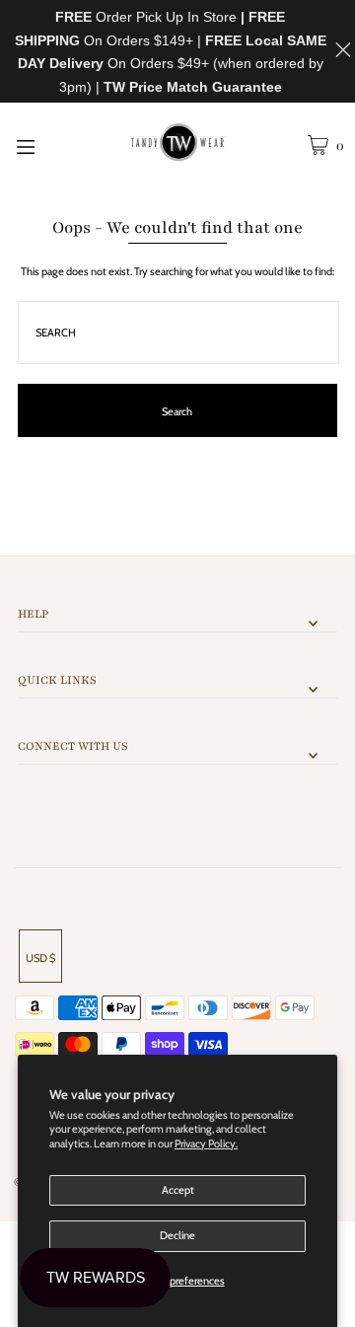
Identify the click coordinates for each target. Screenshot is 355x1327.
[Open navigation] (47, 145)
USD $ (40, 958)
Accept (178, 1190)
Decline (177, 1235)
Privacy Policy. (206, 1143)
